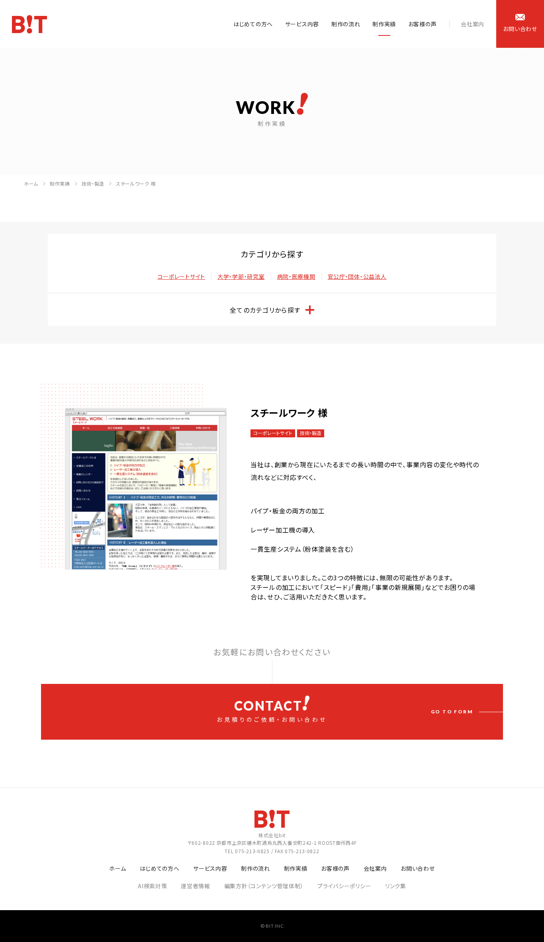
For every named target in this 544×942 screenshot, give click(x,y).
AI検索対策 (152, 886)
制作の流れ (345, 24)
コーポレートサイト (181, 276)
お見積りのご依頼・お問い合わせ (345, 710)
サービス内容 (302, 24)
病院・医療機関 (296, 276)
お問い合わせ (417, 868)
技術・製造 (93, 183)
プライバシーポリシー (344, 886)
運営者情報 (195, 886)
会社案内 (472, 24)
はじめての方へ (253, 24)
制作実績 (384, 24)
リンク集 (395, 886)
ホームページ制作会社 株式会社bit (29, 24)
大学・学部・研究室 (240, 276)
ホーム (31, 183)
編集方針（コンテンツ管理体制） (264, 886)
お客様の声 (422, 24)
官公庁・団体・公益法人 (357, 276)
